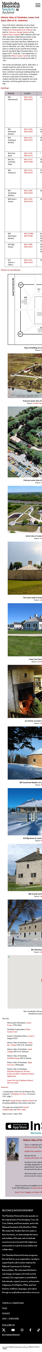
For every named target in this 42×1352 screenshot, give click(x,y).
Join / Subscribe (10, 1319)
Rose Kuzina (29, 1101)
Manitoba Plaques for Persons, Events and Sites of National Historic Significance (20, 1074)
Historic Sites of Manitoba (14, 17)
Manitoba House (13, 1058)
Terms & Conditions (13, 1303)
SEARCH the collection (33, 1151)
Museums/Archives (32, 1158)
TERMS (5, 1349)
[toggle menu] (37, 5)
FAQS (4, 1308)
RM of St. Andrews (17, 20)
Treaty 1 (31, 1036)
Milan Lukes (21, 1110)
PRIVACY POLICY (34, 1347)
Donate (6, 1313)
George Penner (15, 1101)
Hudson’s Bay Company (11, 35)
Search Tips (19, 1192)
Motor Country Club (18, 56)
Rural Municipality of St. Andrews (20, 30)
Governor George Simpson (19, 32)
